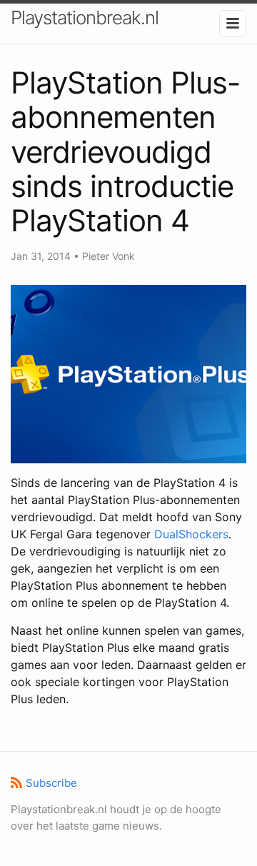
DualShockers (191, 534)
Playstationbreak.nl (84, 17)
